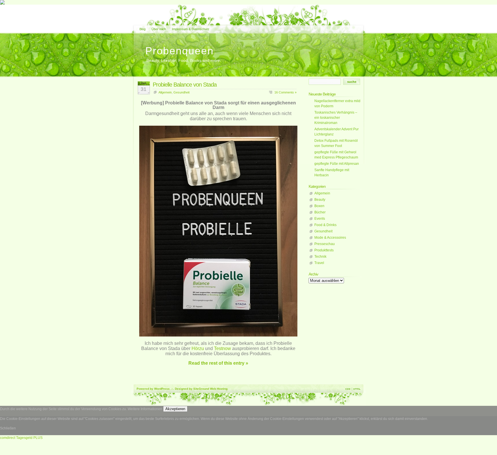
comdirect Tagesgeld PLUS (21, 438)
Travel (319, 263)
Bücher (320, 212)
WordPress (162, 388)
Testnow (222, 348)
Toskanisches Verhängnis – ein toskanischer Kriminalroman (335, 117)
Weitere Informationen (145, 409)
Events (319, 219)
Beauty (319, 200)
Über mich (159, 29)
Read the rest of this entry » (218, 363)
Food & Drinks (325, 225)
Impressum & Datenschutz (190, 29)
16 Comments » (285, 92)
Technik (320, 257)
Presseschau (324, 244)
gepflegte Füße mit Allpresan (336, 164)
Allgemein (165, 92)
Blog (142, 29)
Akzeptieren (175, 409)
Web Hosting (219, 388)
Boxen (319, 206)
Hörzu (198, 348)
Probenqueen (179, 51)
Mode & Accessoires (330, 238)
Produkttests (324, 250)
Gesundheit (181, 92)
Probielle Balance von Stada (185, 84)
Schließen (8, 428)
